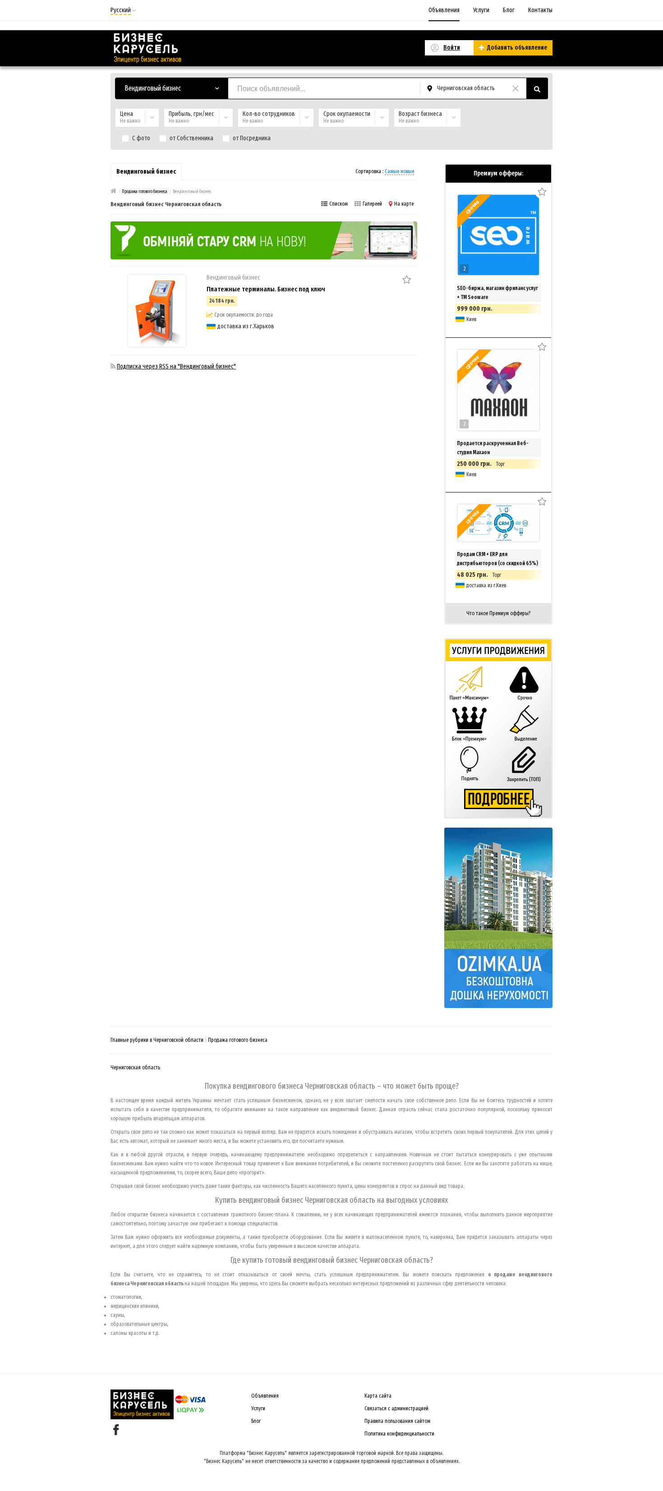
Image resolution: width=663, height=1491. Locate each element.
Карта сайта (377, 1396)
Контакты (540, 10)
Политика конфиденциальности (399, 1434)
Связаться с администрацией (396, 1408)
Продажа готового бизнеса (237, 1040)
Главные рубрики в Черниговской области (156, 1040)
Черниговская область (135, 1067)
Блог (509, 10)
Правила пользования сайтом (397, 1421)
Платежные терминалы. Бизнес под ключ (266, 289)
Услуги (481, 10)
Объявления (444, 10)
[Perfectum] (263, 240)
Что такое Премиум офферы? (498, 613)
